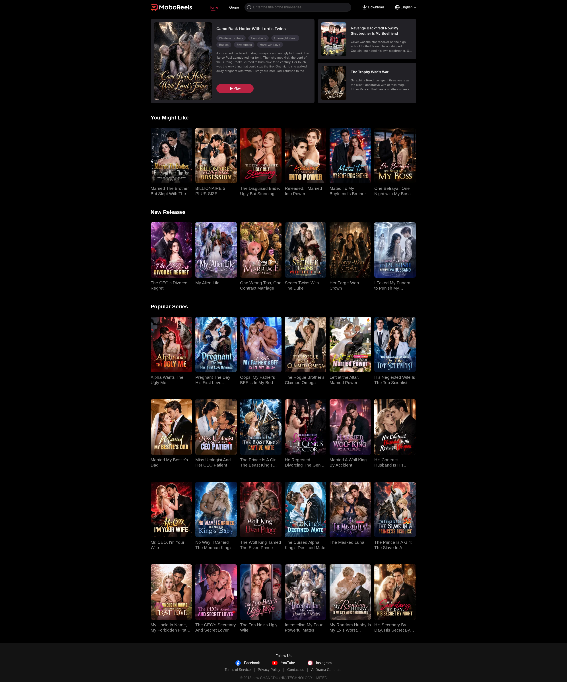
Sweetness (244, 44)
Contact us (296, 670)
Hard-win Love (270, 44)
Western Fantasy (231, 38)
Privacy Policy (269, 670)
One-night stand (285, 38)
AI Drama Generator (327, 670)
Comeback (258, 38)
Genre (234, 7)
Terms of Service (238, 670)
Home (213, 7)
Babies (224, 44)
